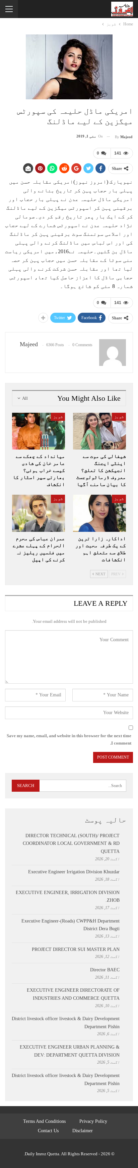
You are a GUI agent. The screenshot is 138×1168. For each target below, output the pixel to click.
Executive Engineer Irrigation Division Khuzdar (74, 871)
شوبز (119, 416)
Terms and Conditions (44, 1121)
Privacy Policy (93, 1121)
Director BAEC (105, 969)
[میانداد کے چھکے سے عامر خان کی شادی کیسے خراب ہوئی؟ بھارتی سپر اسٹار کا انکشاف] (38, 431)
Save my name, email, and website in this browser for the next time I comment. (69, 739)
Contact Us (48, 1130)
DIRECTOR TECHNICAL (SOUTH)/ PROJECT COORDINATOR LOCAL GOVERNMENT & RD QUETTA (71, 843)
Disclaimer (82, 1130)
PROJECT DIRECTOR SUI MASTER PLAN (76, 949)
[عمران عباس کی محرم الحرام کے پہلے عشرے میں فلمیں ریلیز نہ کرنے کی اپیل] (38, 513)
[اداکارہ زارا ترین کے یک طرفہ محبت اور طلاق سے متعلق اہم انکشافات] (99, 513)
